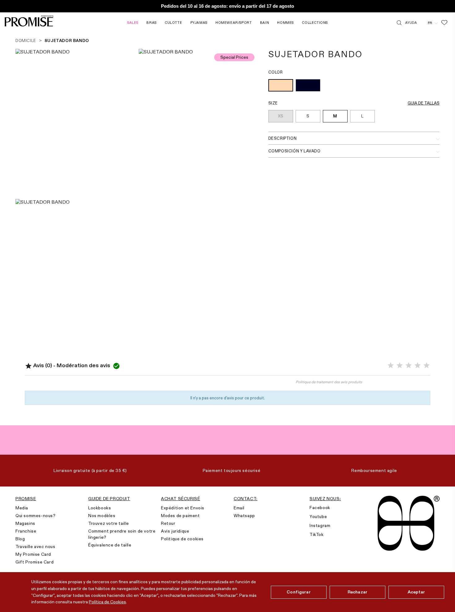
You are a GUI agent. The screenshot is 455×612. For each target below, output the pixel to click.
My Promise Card (33, 554)
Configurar (298, 592)
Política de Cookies (107, 602)
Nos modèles (101, 515)
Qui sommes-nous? (35, 515)
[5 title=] (426, 365)
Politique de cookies (182, 539)
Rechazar (357, 592)
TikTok (317, 534)
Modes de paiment (180, 515)
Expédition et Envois (182, 508)
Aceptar (416, 592)
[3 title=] (408, 365)
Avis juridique (175, 531)
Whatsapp (244, 515)
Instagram (320, 525)
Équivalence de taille (110, 545)
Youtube (318, 516)
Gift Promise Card (34, 562)
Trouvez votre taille (108, 523)
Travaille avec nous (35, 546)
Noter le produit (126, 385)
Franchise (25, 531)
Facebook (320, 507)
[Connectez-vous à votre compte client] (422, 22)
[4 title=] (417, 365)
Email (239, 508)
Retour (168, 523)
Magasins (25, 523)
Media (21, 508)
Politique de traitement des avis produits (329, 382)
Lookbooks (99, 508)
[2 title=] (399, 365)
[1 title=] (390, 365)
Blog (20, 539)
